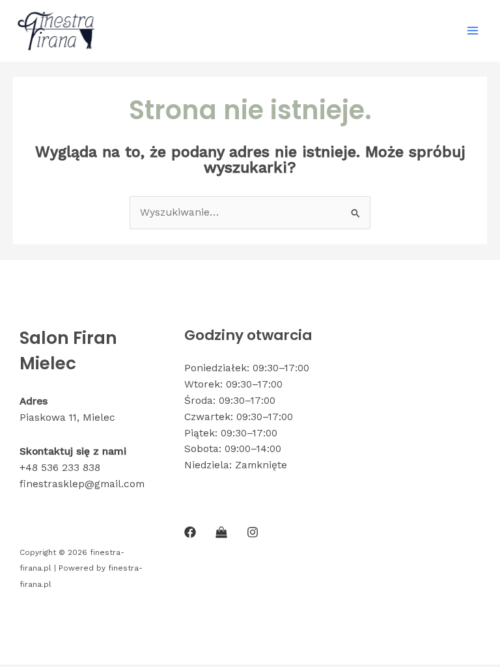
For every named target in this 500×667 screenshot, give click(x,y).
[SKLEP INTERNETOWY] (221, 532)
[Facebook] (190, 532)
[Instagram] (252, 532)
